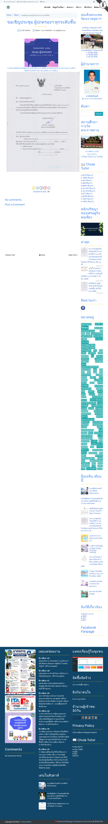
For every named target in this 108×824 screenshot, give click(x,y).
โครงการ (100, 356)
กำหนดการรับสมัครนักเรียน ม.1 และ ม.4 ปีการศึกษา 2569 (96, 573)
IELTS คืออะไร (88, 175)
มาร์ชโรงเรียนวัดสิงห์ (87, 430)
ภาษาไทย (84, 427)
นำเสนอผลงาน (86, 389)
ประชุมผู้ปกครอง (59, 30)
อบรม (93, 466)
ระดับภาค (84, 433)
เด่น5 (95, 372)
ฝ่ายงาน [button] (70, 7)
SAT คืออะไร (87, 180)
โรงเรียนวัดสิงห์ (25, 822)
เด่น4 (88, 372)
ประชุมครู (84, 406)
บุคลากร (92, 394)
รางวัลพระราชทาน (86, 438)
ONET (85, 616)
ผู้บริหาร (84, 416)
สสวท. (83, 461)
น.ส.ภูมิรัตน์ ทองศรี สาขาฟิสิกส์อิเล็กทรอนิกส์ (95, 491)
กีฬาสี (101, 350)
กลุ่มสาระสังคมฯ (86, 336)
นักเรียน (84, 386)
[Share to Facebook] (41, 188)
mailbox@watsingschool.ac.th (29, 2)
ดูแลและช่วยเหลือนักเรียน (89, 367)
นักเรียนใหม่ (99, 386)
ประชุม (100, 403)
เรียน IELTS (78, 747)
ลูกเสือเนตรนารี (97, 444)
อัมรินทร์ (100, 466)
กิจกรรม (84, 342)
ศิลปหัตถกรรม (93, 453)
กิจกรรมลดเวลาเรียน (88, 348)
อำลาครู (99, 469)
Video (88, 333)
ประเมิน (91, 408)
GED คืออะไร (87, 183)
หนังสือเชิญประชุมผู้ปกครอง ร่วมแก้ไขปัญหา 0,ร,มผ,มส (95, 511)
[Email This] (33, 188)
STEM (83, 333)
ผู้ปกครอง (99, 416)
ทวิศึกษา (93, 377)
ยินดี (101, 430)
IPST (84, 620)
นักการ (92, 383)
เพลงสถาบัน (84, 424)
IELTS (76, 756)
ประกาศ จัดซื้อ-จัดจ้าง (80, 685)
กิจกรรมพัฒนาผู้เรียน (88, 345)
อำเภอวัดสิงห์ (91, 469)
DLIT (84, 618)
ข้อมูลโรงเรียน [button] (58, 7)
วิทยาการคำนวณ (97, 450)
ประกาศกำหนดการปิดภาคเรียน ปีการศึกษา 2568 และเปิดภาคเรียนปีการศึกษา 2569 (92, 561)
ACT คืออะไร (87, 194)
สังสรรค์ (100, 463)
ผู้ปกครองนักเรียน (87, 419)
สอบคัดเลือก (85, 463)
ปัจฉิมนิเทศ (84, 411)
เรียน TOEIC (78, 749)
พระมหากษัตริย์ (98, 422)
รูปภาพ (101, 438)
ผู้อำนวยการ (85, 422)
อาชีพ (83, 469)
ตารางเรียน (99, 375)
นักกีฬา (100, 383)
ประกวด (83, 397)
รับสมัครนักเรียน (86, 436)
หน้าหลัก (47, 7)
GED (75, 752)
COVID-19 (99, 324)
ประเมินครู (99, 408)
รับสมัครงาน (98, 433)
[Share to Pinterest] (45, 188)
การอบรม (99, 339)
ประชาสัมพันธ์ (46, 30)
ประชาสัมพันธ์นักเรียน (88, 403)
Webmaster (61, 822)
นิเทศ (83, 391)
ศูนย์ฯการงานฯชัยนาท (87, 458)
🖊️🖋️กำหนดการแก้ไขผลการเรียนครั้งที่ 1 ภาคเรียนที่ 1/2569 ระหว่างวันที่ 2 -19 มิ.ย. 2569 (91, 273)
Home (9, 15)
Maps (43, 2)
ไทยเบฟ (83, 383)
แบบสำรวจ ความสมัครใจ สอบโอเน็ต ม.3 (95, 538)
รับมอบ (90, 433)
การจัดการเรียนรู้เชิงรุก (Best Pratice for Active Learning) (96, 549)
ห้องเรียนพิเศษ (85, 466)
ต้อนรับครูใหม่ (86, 375)
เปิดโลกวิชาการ (86, 413)
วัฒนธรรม (84, 447)
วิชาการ (84, 450)
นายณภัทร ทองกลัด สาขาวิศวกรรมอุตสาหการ (95, 584)
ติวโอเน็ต (84, 377)
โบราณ (100, 394)
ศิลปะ (101, 453)
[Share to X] (37, 188)
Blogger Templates (74, 822)
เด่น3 (82, 372)
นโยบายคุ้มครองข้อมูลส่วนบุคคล (84, 732)
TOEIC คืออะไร (88, 178)
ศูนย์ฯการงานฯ (88, 614)
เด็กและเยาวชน (85, 369)
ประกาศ (84, 400)
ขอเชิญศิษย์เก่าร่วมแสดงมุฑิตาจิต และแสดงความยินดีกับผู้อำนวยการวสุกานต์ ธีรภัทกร (92, 501)
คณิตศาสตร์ (84, 356)
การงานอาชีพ (98, 336)
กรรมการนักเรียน (97, 334)
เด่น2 (101, 369)
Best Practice (86, 324)
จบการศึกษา (99, 361)
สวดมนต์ (100, 458)
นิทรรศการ (99, 388)
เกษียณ (83, 353)
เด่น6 (101, 372)
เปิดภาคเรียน (98, 411)
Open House (99, 328)
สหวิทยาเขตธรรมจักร (96, 461)
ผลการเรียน (99, 414)
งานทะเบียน (99, 359)
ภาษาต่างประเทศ (98, 424)
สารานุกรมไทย (79, 699)
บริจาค (100, 391)
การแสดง (84, 339)
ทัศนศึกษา (84, 380)
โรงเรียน (94, 441)
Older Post (72, 255)
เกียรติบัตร (92, 353)
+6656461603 (10, 2)
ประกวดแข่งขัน (97, 397)
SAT (75, 754)
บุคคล (83, 394)
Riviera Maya (88, 822)
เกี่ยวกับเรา (88, 7)
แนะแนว (91, 391)
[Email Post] (48, 191)
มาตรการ (100, 427)
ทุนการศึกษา (98, 380)
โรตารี (101, 441)
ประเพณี (84, 408)
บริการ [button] (78, 7)
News (16, 15)
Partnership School (88, 331)
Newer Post (10, 255)
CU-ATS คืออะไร (89, 191)
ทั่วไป (101, 377)
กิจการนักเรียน (86, 350)
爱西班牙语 (99, 822)
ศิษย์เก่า (83, 455)
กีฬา (95, 350)
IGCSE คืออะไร (88, 196)
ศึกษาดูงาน (99, 456)
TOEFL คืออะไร (88, 202)
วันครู (92, 447)
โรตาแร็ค (84, 444)
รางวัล (100, 436)
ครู (92, 356)
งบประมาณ (85, 359)
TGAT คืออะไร (88, 199)
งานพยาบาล (84, 361)
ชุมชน (83, 364)
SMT (101, 331)
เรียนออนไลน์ (85, 441)
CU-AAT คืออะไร (89, 188)
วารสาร (100, 447)
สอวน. (94, 463)
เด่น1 (95, 370)
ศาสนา (83, 453)
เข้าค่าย (100, 353)
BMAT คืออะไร (88, 186)
